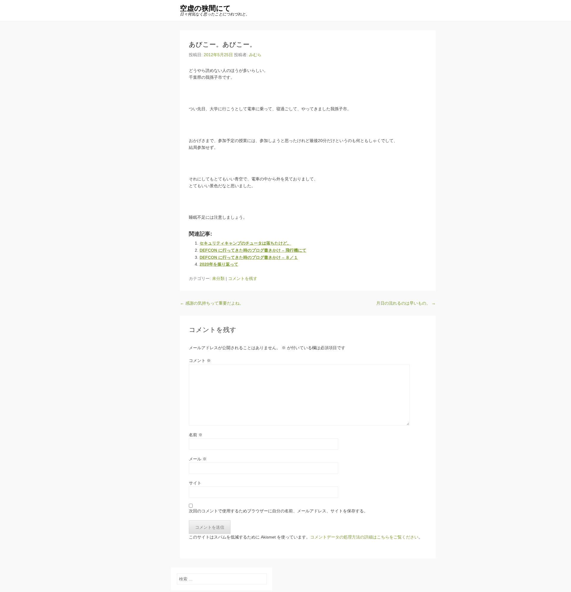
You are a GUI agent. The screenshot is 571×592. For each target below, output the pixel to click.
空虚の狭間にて (205, 8)
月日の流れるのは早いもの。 (406, 303)
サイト (195, 483)
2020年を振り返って (219, 264)
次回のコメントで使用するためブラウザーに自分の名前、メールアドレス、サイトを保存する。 (278, 510)
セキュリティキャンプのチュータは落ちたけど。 (245, 243)
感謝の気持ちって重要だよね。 (212, 303)
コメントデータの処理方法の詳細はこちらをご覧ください (364, 537)
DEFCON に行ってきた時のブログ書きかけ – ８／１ (249, 257)
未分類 (218, 278)
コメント (200, 360)
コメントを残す (242, 278)
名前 (196, 434)
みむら (255, 54)
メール (198, 458)
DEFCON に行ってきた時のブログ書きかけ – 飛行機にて (253, 250)
